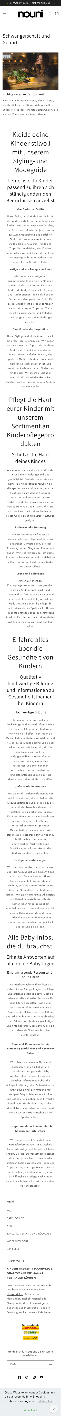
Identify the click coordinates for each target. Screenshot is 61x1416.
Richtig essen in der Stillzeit (23, 94)
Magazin (31, 534)
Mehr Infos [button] (45, 1401)
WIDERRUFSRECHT (17, 1241)
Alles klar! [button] (30, 1410)
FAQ (9, 1210)
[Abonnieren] (50, 1364)
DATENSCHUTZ (15, 1218)
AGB (9, 1226)
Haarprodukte (15, 1294)
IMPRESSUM (13, 1249)
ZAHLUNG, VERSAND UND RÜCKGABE (29, 1233)
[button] (4, 13)
